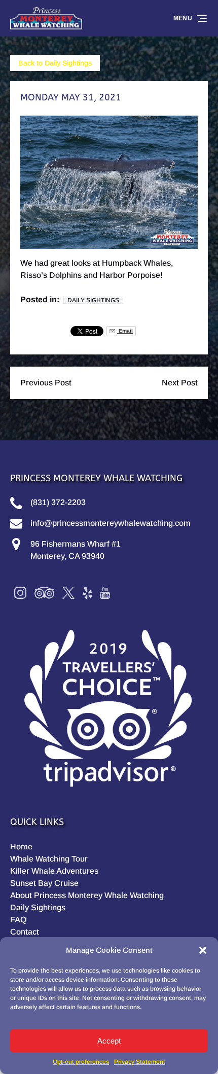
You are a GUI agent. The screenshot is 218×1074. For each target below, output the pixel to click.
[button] (203, 950)
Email (125, 331)
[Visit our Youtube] (105, 593)
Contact (24, 931)
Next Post (180, 382)
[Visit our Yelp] (87, 593)
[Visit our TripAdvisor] (44, 593)
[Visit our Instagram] (20, 593)
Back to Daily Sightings (55, 63)
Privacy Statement (139, 1061)
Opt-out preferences (81, 1061)
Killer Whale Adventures (54, 871)
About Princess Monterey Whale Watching (87, 895)
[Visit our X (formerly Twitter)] (68, 593)
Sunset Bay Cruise (44, 883)
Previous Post (45, 382)
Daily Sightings (93, 300)
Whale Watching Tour (49, 858)
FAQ (18, 919)
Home (21, 846)
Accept (109, 1040)
